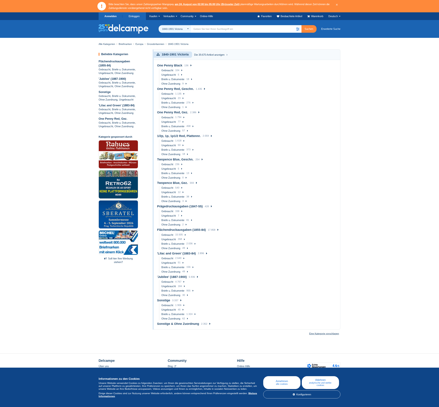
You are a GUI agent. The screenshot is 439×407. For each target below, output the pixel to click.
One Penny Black (169, 65)
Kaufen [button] (153, 16)
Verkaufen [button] (169, 16)
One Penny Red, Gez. (113, 118)
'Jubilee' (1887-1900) (112, 78)
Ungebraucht (106, 73)
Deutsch (333, 16)
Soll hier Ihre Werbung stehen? (120, 260)
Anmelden (110, 16)
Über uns (104, 366)
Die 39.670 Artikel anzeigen (209, 54)
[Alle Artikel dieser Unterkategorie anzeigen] (191, 65)
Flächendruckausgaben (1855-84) (181, 229)
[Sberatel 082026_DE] (118, 214)
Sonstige (105, 92)
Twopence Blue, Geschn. (175, 159)
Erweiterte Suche (330, 28)
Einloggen (134, 16)
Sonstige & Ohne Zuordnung (178, 323)
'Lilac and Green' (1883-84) (117, 105)
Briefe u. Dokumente (123, 69)
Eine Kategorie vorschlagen (324, 333)
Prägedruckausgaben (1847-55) (180, 206)
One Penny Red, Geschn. (175, 89)
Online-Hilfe (243, 366)
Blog (170, 366)
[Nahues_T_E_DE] (118, 154)
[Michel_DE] (118, 242)
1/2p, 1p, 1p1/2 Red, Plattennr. (179, 136)
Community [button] (187, 16)
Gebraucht (104, 69)
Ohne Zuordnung (124, 73)
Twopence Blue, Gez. (172, 183)
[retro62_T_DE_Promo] (118, 184)
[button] (297, 29)
